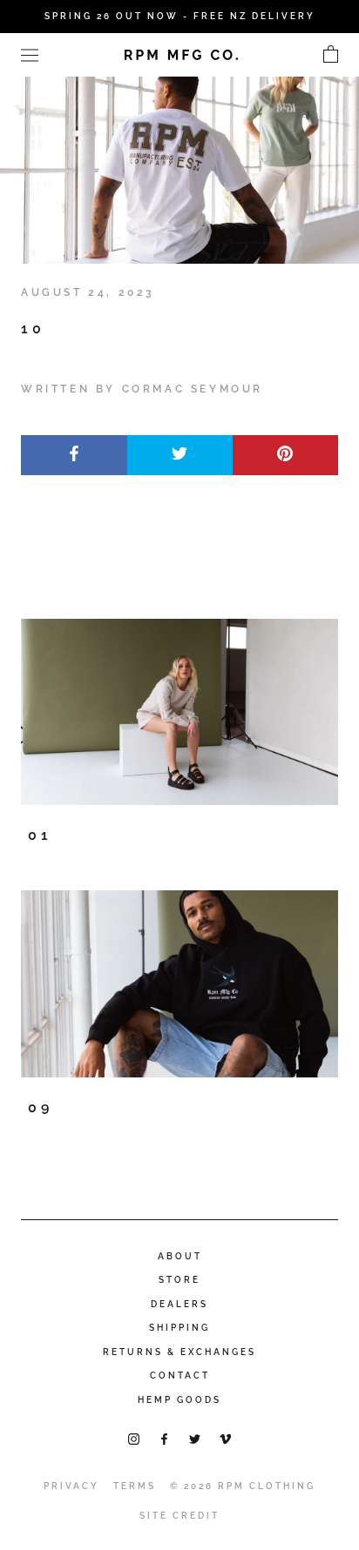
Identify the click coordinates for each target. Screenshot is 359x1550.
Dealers (179, 1304)
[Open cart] (330, 55)
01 (40, 835)
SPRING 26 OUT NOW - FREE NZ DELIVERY (179, 16)
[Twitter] (194, 1438)
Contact (180, 1375)
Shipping (179, 1327)
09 (40, 1107)
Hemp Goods (179, 1400)
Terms (134, 1486)
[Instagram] (133, 1438)
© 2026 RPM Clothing (242, 1486)
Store (179, 1280)
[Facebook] (164, 1438)
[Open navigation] (29, 54)
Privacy (71, 1486)
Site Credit (179, 1515)
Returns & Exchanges (179, 1352)
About (180, 1256)
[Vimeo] (225, 1438)
